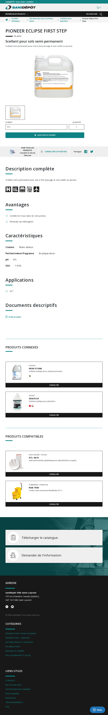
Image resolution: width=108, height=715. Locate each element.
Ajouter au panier (46, 135)
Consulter (54, 385)
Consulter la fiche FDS (56, 151)
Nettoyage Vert (13, 685)
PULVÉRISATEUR (12, 646)
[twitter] (92, 152)
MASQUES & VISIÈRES (14, 651)
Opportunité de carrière (18, 689)
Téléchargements (14, 702)
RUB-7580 (34, 487)
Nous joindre (12, 693)
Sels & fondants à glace (18, 655)
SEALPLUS (34, 398)
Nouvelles (10, 698)
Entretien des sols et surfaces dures (41, 19)
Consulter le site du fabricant (27, 154)
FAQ (7, 707)
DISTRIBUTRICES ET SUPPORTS (19, 642)
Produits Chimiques (16, 19)
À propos (10, 680)
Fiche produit (15, 317)
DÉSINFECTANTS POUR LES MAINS (20, 633)
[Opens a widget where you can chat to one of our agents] (97, 710)
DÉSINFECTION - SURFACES (17, 638)
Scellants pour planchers (66, 19)
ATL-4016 (34, 457)
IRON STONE (35, 368)
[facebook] (86, 152)
